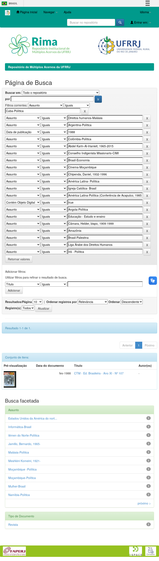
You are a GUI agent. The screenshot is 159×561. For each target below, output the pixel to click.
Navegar (49, 12)
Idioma (144, 12)
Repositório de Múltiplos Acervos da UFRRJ (39, 67)
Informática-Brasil (19, 427)
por (7, 99)
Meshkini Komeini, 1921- (24, 461)
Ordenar (114, 302)
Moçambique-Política (22, 478)
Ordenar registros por (61, 302)
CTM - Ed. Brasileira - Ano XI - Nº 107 (99, 373)
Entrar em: (141, 22)
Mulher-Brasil (16, 486)
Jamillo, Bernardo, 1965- (24, 444)
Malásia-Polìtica (18, 452)
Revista (13, 524)
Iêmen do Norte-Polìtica (23, 435)
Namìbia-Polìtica (19, 495)
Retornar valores (19, 259)
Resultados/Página (18, 302)
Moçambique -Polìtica (22, 469)
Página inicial (28, 12)
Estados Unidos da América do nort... (32, 418)
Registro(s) (13, 308)
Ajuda (67, 12)
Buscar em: (13, 92)
